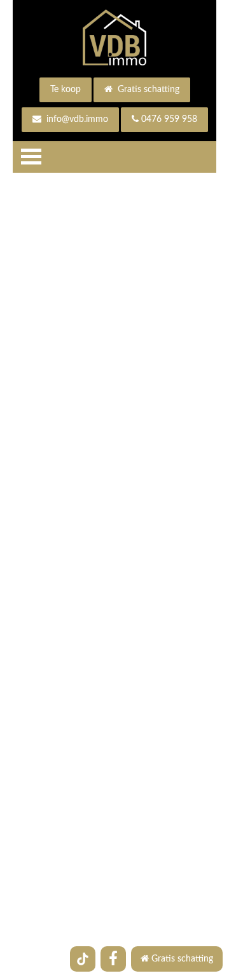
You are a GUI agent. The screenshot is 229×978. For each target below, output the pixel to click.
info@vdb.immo (76, 119)
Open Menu (31, 156)
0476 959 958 (169, 119)
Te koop (65, 89)
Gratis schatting (147, 89)
